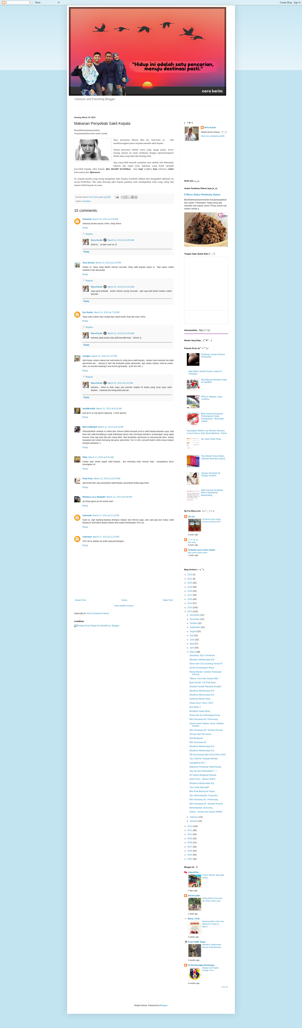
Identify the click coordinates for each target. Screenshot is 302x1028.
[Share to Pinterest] (136, 197)
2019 (190, 587)
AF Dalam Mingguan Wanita (202, 775)
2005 (190, 855)
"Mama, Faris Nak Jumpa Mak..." (204, 678)
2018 (190, 591)
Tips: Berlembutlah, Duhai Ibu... (204, 795)
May (192, 643)
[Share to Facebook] (132, 197)
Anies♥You (193, 872)
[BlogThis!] (126, 197)
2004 (190, 859)
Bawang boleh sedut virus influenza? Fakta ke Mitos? (213, 924)
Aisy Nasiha (88, 263)
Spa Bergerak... (196, 738)
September (195, 627)
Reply (85, 228)
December (195, 615)
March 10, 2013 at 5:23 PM (108, 263)
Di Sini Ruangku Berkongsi (201, 965)
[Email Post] (117, 197)
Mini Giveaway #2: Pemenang (203, 719)
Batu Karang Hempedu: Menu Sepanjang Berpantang (212, 492)
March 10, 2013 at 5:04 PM (105, 219)
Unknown (87, 219)
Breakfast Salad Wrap (199, 711)
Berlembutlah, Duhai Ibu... (201, 808)
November (195, 619)
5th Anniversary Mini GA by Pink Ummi (207, 754)
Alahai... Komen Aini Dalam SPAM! (205, 812)
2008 (190, 842)
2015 (190, 603)
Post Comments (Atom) (98, 613)
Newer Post (80, 600)
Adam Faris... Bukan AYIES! (202, 779)
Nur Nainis (87, 312)
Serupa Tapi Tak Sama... (201, 734)
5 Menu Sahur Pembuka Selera (202, 194)
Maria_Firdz (194, 918)
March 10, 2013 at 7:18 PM (106, 312)
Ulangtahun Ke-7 (197, 763)
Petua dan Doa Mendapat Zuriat (204, 715)
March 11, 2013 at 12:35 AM (121, 240)
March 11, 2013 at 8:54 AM (101, 457)
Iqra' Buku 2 (195, 707)
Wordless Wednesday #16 (201, 659)
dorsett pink (194, 895)
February (194, 817)
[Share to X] (129, 197)
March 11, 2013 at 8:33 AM (108, 408)
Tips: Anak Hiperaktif (199, 787)
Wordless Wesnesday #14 (201, 695)
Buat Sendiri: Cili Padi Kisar (202, 682)
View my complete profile (213, 136)
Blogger (163, 1005)
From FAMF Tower (197, 942)
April (192, 648)
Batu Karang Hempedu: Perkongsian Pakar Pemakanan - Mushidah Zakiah (212, 417)
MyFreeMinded (89, 427)
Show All (225, 987)
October (194, 623)
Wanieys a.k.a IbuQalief (94, 497)
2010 (190, 834)
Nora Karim (96, 240)
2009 (190, 838)
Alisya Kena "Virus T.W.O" (201, 703)
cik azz (191, 516)
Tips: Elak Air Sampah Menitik (203, 758)
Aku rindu (192, 542)
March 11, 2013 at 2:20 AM (120, 383)
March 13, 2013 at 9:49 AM (119, 497)
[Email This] (122, 197)
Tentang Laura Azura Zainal (201, 550)
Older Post (168, 600)
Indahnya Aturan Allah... (200, 699)
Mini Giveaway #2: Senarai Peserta (206, 730)
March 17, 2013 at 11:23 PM (106, 537)
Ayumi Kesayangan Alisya (201, 667)
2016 (190, 599)
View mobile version (124, 606)
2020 (190, 583)
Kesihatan (86, 201)
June (192, 639)
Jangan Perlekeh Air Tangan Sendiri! (210, 474)
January (194, 821)
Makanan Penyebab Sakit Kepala (205, 767)
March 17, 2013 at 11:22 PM (106, 515)
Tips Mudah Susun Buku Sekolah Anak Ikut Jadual (213, 457)
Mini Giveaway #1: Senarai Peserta (206, 804)
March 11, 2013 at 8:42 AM (110, 427)
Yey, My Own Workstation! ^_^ (203, 771)
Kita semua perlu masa (197, 553)
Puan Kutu (87, 478)
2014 (190, 607)
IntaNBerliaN (88, 408)
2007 (190, 847)
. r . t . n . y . (193, 539)
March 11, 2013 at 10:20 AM (107, 478)
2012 (190, 826)
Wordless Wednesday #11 (201, 783)
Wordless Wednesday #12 (201, 750)
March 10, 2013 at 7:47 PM (104, 356)
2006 (190, 851)
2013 (190, 611)
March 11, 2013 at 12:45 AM (121, 333)
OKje (84, 457)
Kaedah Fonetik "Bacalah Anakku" (205, 686)
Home (124, 600)
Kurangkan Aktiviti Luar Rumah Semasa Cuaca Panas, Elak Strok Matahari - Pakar (207, 431)
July (192, 635)
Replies (89, 234)
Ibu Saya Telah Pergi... (211, 439)
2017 (190, 595)
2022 (190, 574)
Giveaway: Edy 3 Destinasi (202, 655)
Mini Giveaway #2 (197, 742)
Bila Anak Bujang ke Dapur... (202, 791)
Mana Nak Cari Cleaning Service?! (205, 663)
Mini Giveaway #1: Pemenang (203, 799)
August (193, 631)
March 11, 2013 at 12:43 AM (121, 287)
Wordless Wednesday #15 (201, 691)
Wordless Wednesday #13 (201, 746)
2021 (190, 579)
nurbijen (86, 356)
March (193, 652)
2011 (190, 830)
